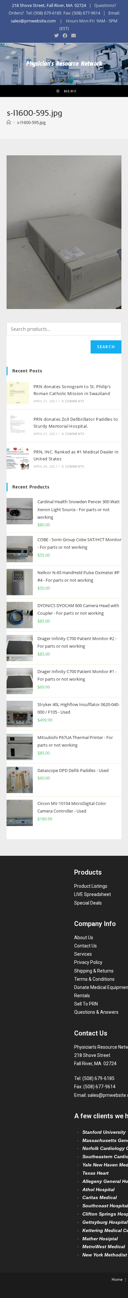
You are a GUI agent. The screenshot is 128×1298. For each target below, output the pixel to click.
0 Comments (73, 401)
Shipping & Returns (94, 971)
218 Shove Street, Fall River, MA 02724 (49, 5)
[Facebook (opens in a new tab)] (65, 36)
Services (83, 954)
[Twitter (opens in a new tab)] (56, 36)
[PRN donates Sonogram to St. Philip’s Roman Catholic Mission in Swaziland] (18, 393)
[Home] (9, 122)
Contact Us (85, 945)
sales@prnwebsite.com (33, 21)
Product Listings (90, 886)
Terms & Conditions (94, 979)
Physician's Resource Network (64, 65)
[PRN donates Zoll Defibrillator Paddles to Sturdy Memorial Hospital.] (18, 426)
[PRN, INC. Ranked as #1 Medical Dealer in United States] (18, 458)
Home (117, 1279)
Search (106, 347)
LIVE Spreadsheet (92, 894)
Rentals (82, 995)
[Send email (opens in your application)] (72, 36)
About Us (83, 937)
